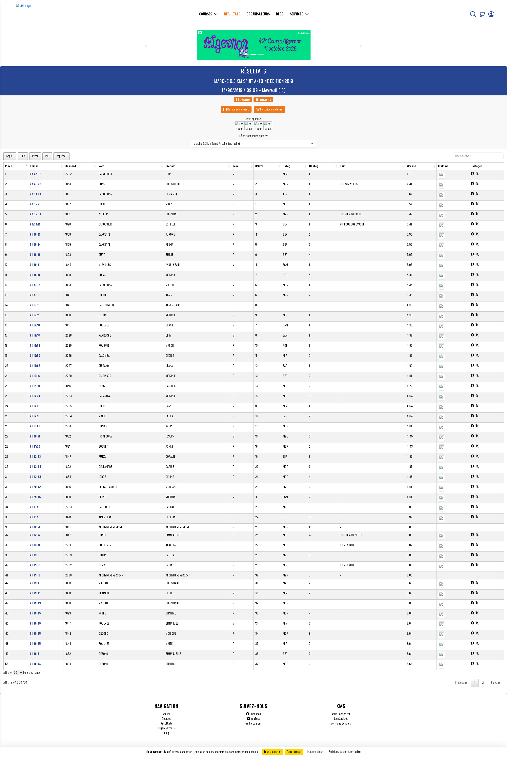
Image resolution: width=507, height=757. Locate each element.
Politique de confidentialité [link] (345, 752)
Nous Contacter (340, 714)
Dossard (70, 166)
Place (8, 166)
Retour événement (238, 109)
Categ (286, 166)
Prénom (170, 166)
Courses (166, 719)
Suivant (495, 683)
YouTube (255, 719)
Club (342, 166)
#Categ (313, 166)
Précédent (461, 683)
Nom (101, 166)
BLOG (280, 14)
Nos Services (340, 719)
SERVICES (297, 14)
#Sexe (259, 166)
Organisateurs (166, 728)
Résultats (166, 723)
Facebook (255, 714)
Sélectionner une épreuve (253, 136)
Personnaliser (315, 752)
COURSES (206, 14)
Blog (166, 733)
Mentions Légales (340, 723)
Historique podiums (270, 109)
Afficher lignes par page (22, 672)
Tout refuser (294, 752)
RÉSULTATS (232, 14)
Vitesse (411, 166)
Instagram (254, 723)
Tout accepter (272, 752)
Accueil (166, 714)
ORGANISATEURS (258, 14)
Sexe (236, 166)
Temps (34, 166)
